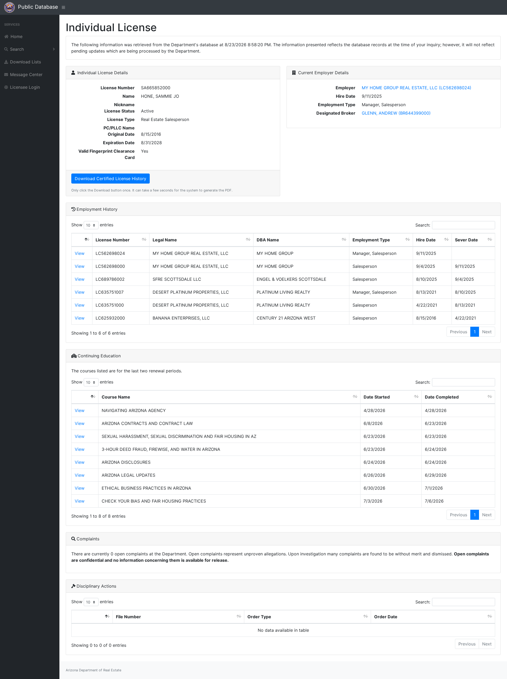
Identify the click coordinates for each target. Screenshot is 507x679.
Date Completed (442, 397)
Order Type (259, 616)
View (79, 253)
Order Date (385, 616)
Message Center (26, 74)
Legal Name (165, 239)
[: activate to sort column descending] (82, 240)
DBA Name (268, 239)
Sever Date (466, 239)
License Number (113, 239)
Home (16, 36)
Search (17, 49)
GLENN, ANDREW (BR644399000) (396, 113)
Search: (422, 225)
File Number (128, 616)
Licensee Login (25, 87)
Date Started (377, 397)
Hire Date (426, 239)
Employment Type (371, 239)
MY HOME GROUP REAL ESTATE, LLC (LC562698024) (416, 87)
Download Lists (25, 61)
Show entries (92, 224)
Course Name (116, 397)
